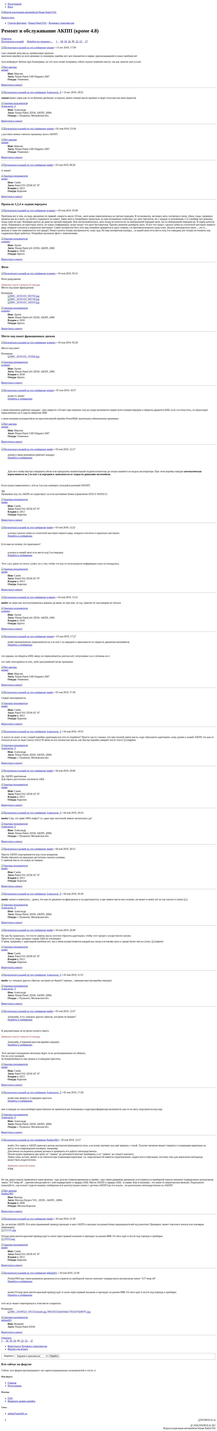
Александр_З (54, 92)
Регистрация (14, 4)
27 (86, 41)
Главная (12, 1382)
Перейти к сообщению (20, 398)
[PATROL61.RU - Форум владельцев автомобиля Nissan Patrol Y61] (25, 17)
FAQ (10, 1398)
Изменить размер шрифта (21, 1401)
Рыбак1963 (53, 1140)
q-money (51, 210)
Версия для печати (18, 1349)
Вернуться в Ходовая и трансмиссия (27, 1346)
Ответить (6, 38)
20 (69, 41)
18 (61, 41)
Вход (10, 6)
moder (50, 165)
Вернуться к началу (11, 84)
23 (80, 41)
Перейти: (9, 1356)
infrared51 (52, 1273)
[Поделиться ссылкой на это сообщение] (23, 47)
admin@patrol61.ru (17, 1413)
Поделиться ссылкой (12, 41)
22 (77, 41)
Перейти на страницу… (40, 41)
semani (50, 47)
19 (65, 41)
